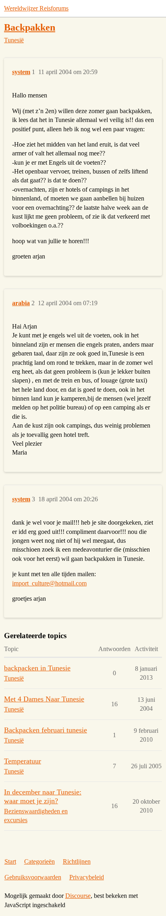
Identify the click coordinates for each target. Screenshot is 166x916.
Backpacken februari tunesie (45, 730)
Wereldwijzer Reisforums (36, 8)
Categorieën (39, 861)
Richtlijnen (77, 861)
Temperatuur (22, 761)
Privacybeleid (86, 877)
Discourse (78, 895)
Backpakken (29, 27)
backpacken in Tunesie (37, 668)
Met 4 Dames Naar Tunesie (44, 699)
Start (10, 861)
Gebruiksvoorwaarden (32, 877)
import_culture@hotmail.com (49, 583)
